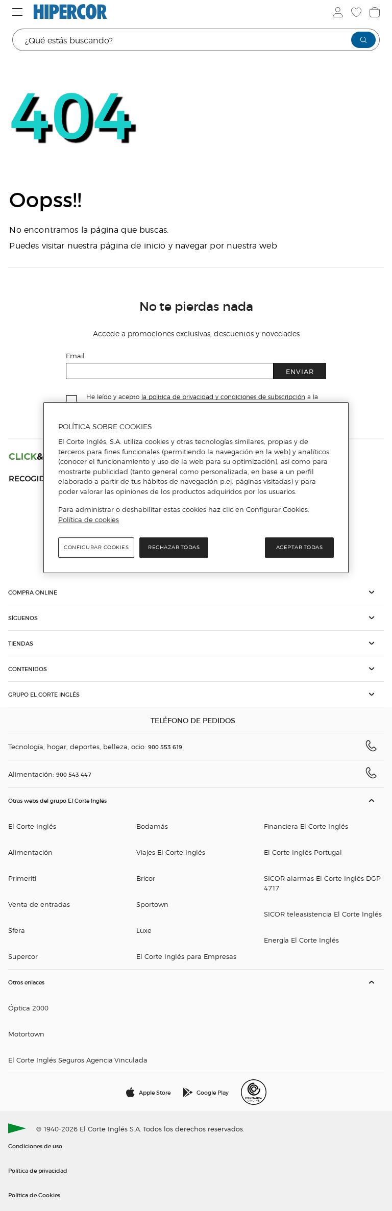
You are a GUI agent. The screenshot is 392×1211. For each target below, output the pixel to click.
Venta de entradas (39, 904)
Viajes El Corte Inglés (170, 852)
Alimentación (30, 852)
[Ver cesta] (375, 12)
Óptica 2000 (28, 1007)
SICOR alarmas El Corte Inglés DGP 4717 (322, 883)
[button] (196, 592)
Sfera (16, 930)
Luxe (144, 930)
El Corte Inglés (32, 826)
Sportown (152, 904)
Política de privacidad (37, 1170)
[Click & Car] (42, 456)
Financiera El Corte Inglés (306, 826)
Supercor (23, 956)
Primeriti (22, 878)
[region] (196, 488)
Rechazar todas (174, 547)
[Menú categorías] (17, 12)
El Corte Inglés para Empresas (186, 956)
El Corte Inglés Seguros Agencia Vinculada (78, 1060)
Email (75, 355)
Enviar (300, 371)
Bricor (145, 878)
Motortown (26, 1034)
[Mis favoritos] (356, 12)
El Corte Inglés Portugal (303, 852)
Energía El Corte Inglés (301, 940)
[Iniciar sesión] (338, 12)
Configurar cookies (96, 547)
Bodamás (152, 826)
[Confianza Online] (253, 1092)
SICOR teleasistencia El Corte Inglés (323, 914)
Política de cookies (88, 519)
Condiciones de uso (35, 1146)
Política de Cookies (34, 1195)
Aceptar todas (299, 547)
